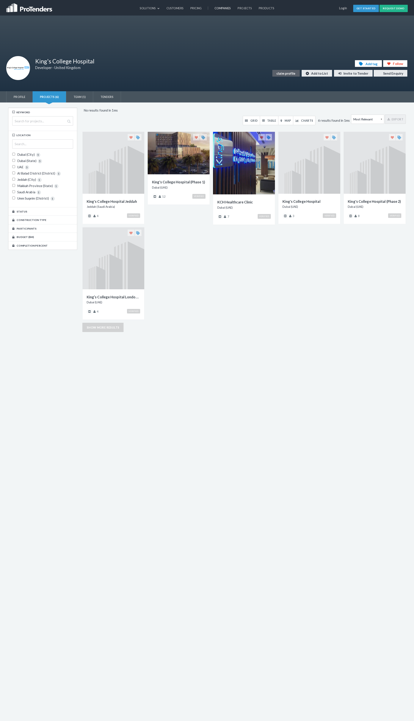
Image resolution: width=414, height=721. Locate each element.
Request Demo (394, 8)
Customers (174, 8)
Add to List (319, 73)
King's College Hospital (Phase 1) (178, 182)
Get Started (365, 8)
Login (343, 8)
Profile (19, 97)
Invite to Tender (356, 73)
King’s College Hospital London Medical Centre (113, 297)
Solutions (148, 8)
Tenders (107, 97)
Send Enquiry (393, 73)
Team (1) (80, 97)
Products (266, 8)
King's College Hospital (301, 201)
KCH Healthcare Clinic (235, 202)
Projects (245, 8)
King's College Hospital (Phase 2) (374, 201)
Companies (223, 8)
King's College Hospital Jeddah (112, 201)
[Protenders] (29, 6)
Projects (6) (49, 97)
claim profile (285, 73)
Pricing (196, 8)
